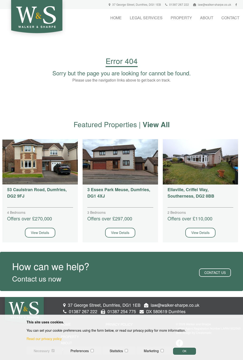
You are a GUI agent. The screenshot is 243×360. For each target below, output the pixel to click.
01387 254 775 (121, 311)
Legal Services (146, 17)
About (206, 17)
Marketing (151, 350)
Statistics (116, 350)
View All (156, 124)
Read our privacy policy (44, 338)
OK (184, 351)
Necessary (42, 350)
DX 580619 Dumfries (165, 311)
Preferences (79, 350)
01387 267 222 (178, 4)
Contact (230, 17)
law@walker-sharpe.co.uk (214, 4)
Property (181, 17)
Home (116, 17)
